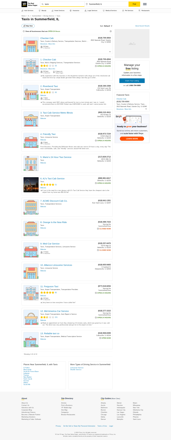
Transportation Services (72, 41)
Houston (120, 405)
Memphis (120, 419)
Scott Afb (26, 384)
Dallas (103, 417)
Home (24, 16)
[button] (145, 4)
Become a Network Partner (31, 414)
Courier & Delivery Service (54, 41)
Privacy (58, 426)
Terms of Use (102, 426)
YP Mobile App (66, 407)
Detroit (119, 403)
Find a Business (66, 405)
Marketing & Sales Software (31, 419)
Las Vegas (120, 412)
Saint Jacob (27, 379)
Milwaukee (136, 405)
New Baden (27, 377)
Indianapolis (121, 407)
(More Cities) (115, 398)
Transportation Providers (69, 289)
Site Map (64, 410)
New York (136, 407)
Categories (65, 412)
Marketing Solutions (28, 417)
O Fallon (26, 368)
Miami (135, 403)
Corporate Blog (27, 410)
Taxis (42, 41)
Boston (103, 410)
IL (28, 16)
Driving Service (48, 16)
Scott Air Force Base (31, 371)
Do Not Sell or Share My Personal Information (79, 426)
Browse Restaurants (68, 414)
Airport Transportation (52, 89)
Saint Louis (137, 419)
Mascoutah (27, 369)
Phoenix (136, 417)
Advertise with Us (28, 407)
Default (107, 26)
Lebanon (26, 373)
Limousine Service (51, 137)
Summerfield (36, 16)
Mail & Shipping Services (54, 62)
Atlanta (103, 403)
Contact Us (25, 405)
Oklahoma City (138, 410)
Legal (111, 426)
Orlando (135, 412)
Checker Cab (47, 38)
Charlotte (104, 412)
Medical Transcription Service (71, 336)
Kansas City (121, 410)
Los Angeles (121, 414)
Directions (43, 44)
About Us (25, 403)
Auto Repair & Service (69, 314)
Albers (25, 382)
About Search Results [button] (142, 26)
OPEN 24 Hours (54, 31)
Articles (64, 403)
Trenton (26, 375)
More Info (51, 44)
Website (43, 95)
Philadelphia (137, 414)
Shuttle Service (75, 369)
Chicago (103, 414)
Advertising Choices (28, 412)
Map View (29, 26)
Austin (103, 405)
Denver (103, 419)
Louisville (120, 417)
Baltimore (104, 407)
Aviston (26, 381)
